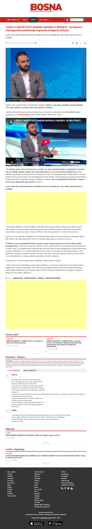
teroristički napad (53, 278)
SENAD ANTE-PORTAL (41, 504)
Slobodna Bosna (46, 518)
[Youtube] (72, 488)
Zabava (37, 496)
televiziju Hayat (23, 115)
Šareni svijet (38, 500)
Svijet (9, 491)
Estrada (37, 494)
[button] (84, 50)
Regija (9, 487)
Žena (36, 491)
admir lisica (18, 278)
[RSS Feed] (62, 488)
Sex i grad (37, 489)
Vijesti (25, 20)
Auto (36, 485)
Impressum (65, 480)
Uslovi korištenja (67, 483)
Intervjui (10, 478)
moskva (41, 278)
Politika (33, 20)
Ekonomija (11, 483)
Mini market (11, 496)
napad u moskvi (30, 278)
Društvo (10, 494)
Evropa (9, 489)
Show (36, 487)
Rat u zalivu (11, 472)
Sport (9, 485)
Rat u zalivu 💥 (13, 20)
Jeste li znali (38, 472)
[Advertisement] (46, 208)
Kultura (36, 476)
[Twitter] (68, 488)
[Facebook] (65, 488)
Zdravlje (37, 478)
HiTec (36, 483)
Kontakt (64, 478)
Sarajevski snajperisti (42, 507)
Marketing (65, 474)
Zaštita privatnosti (67, 485)
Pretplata (64, 476)
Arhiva (63, 472)
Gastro (36, 480)
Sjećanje (37, 474)
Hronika (10, 480)
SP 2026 (37, 502)
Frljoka (36, 498)
